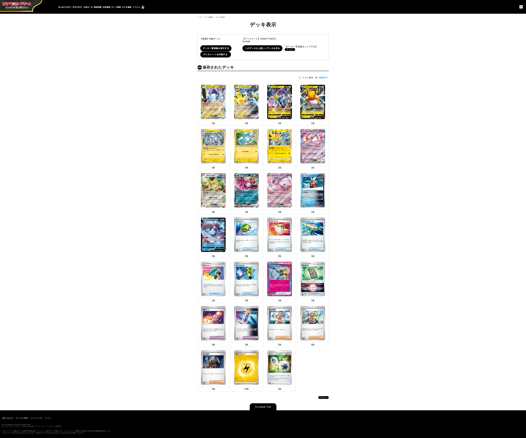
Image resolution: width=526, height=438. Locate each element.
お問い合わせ (7, 418)
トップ (199, 17)
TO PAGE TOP (263, 407)
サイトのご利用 (21, 418)
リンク (47, 418)
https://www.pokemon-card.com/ (23, 433)
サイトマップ (36, 418)
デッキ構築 (208, 17)
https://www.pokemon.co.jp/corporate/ (59, 433)
